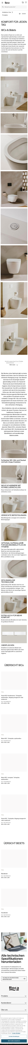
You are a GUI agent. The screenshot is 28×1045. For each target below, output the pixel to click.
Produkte (5, 15)
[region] (14, 1029)
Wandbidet (4, 873)
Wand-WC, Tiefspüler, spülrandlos (11, 738)
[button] (3, 7)
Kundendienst (6, 1003)
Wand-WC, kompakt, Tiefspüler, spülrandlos (10, 778)
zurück (24, 13)
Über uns (4, 1010)
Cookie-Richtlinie (16, 1033)
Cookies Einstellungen (14, 1036)
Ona (2, 692)
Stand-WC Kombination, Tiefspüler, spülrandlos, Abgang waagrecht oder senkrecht (12, 697)
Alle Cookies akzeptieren (14, 1040)
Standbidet (4, 912)
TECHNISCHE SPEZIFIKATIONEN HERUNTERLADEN (11, 978)
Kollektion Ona (6, 12)
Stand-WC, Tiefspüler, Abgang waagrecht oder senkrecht (13, 819)
